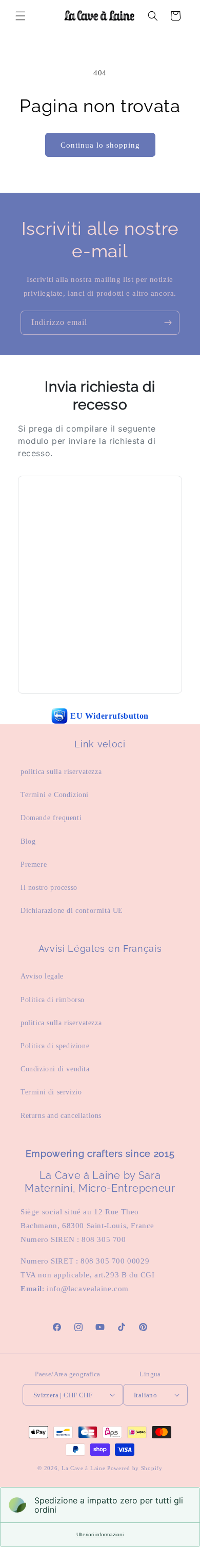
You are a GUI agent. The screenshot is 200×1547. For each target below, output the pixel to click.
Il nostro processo (49, 887)
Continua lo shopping (100, 145)
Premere (34, 864)
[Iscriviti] (167, 323)
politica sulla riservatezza (61, 772)
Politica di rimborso (53, 1000)
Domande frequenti (51, 818)
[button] (20, 16)
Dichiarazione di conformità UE (72, 910)
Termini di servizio (51, 1092)
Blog (28, 841)
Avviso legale (42, 976)
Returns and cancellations (61, 1115)
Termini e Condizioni (55, 795)
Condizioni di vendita (55, 1069)
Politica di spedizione (55, 1046)
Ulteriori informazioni (100, 1534)
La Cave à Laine (84, 1468)
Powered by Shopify (135, 1468)
